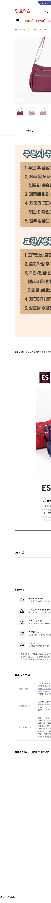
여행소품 (43, 29)
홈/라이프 (22, 29)
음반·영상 (40, 20)
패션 (33, 29)
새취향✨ (28, 20)
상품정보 (29, 131)
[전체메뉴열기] (17, 20)
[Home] (16, 30)
